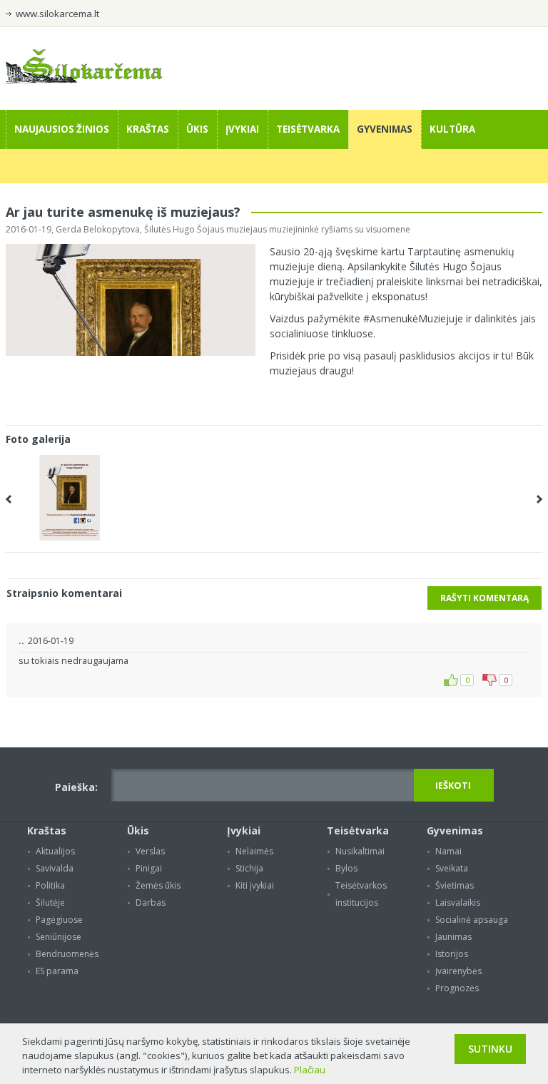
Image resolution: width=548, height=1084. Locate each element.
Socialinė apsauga (471, 920)
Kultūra (452, 129)
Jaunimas (453, 937)
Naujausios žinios (61, 129)
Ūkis (197, 129)
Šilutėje (50, 902)
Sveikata (451, 868)
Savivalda (54, 868)
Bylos (346, 868)
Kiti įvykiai (254, 885)
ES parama (57, 971)
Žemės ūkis (158, 885)
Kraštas (147, 129)
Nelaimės (254, 851)
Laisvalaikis (457, 902)
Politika (50, 885)
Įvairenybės (458, 971)
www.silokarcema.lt (57, 13)
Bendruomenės (67, 954)
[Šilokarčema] (84, 80)
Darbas (151, 902)
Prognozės (457, 988)
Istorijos (451, 954)
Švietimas (454, 885)
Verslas (150, 851)
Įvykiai (242, 129)
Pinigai (149, 868)
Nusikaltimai (360, 851)
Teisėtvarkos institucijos (361, 894)
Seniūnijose (58, 937)
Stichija (249, 868)
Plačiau (309, 1069)
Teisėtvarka (308, 129)
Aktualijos (55, 851)
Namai (448, 851)
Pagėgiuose (59, 920)
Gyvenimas (384, 129)
